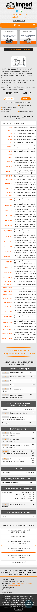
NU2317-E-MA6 (7, 333)
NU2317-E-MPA (7, 339)
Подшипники (7, 590)
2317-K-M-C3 (7, 302)
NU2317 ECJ (8, 262)
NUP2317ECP (7, 252)
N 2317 (10, 151)
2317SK (9, 140)
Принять (18, 609)
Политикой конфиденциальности (21, 604)
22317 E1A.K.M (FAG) (18, 557)
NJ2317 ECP (8, 236)
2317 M (10, 136)
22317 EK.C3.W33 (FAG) (18, 562)
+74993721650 (15, 583)
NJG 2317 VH (8, 285)
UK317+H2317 (7, 291)
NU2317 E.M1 (8, 307)
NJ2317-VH (8, 221)
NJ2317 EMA (8, 231)
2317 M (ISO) (8, 326)
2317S (10, 130)
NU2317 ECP (8, 272)
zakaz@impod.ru (19, 17)
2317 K (10, 133)
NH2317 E (9, 179)
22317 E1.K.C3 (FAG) (18, 550)
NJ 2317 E (9, 215)
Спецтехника (7, 592)
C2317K (9, 147)
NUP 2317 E (8, 246)
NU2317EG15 (8, 241)
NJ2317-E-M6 (7, 312)
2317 (10, 127)
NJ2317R (9, 161)
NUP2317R (8, 183)
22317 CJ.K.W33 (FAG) (19, 537)
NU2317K (9, 167)
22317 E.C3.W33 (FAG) (18, 544)
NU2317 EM (8, 205)
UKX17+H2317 (7, 294)
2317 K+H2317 (7, 329)
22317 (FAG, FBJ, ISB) (18, 532)
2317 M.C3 (9, 193)
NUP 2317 (9, 176)
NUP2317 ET (8, 267)
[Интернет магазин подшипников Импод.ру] (18, 5)
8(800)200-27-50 (19, 14)
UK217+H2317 (7, 288)
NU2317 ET (8, 210)
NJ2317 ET (9, 188)
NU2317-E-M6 (7, 298)
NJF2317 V (9, 196)
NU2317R (9, 172)
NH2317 (9, 154)
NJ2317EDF (8, 226)
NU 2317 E (8, 200)
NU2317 (9, 157)
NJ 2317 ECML (7, 322)
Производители (8, 588)
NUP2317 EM (8, 257)
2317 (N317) (8, 282)
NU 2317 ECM (7, 277)
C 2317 (10, 143)
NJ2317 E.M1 (8, 317)
